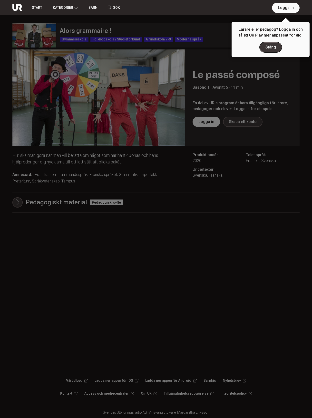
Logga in (286, 7)
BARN (93, 8)
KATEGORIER (63, 8)
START (37, 8)
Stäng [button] (270, 47)
